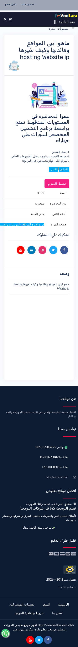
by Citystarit (67, 587)
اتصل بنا (57, 613)
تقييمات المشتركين (22, 604)
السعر (46, 604)
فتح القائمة (64, 21)
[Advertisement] (39, 336)
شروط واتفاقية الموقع (29, 613)
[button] (73, 28)
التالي (54, 169)
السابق (64, 169)
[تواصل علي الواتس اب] (5, 633)
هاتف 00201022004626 (54, 457)
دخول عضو (10, 4)
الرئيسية (63, 604)
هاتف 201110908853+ (55, 467)
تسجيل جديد (27, 4)
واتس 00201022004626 (50, 447)
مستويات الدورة (58, 28)
